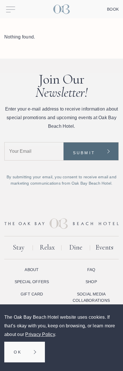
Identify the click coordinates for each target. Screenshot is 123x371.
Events (104, 247)
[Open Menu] (10, 9)
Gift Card (32, 294)
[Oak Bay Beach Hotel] (61, 9)
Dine (75, 247)
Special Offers (32, 281)
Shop (91, 281)
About (32, 269)
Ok (18, 352)
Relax (47, 247)
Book (113, 9)
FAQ (91, 269)
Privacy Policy (40, 334)
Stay (18, 247)
